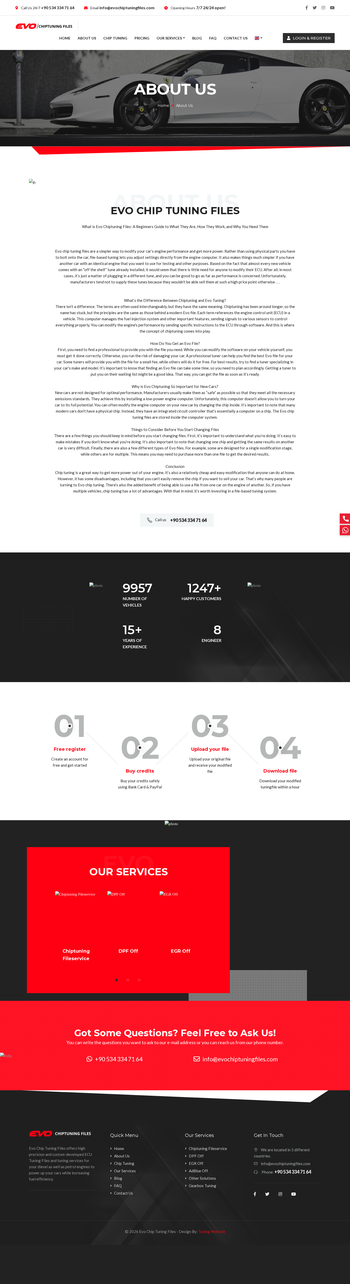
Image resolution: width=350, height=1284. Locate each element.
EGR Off (180, 951)
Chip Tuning (115, 38)
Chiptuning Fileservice (208, 1148)
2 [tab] (128, 980)
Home (64, 38)
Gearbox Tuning (202, 1185)
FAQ (213, 38)
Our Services (169, 38)
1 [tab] (116, 980)
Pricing (142, 38)
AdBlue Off (198, 1170)
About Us (87, 38)
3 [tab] (139, 980)
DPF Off (128, 951)
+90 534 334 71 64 (57, 7)
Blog (197, 38)
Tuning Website (211, 1231)
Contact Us (236, 38)
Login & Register (311, 38)
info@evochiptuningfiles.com (127, 7)
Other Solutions (202, 1178)
